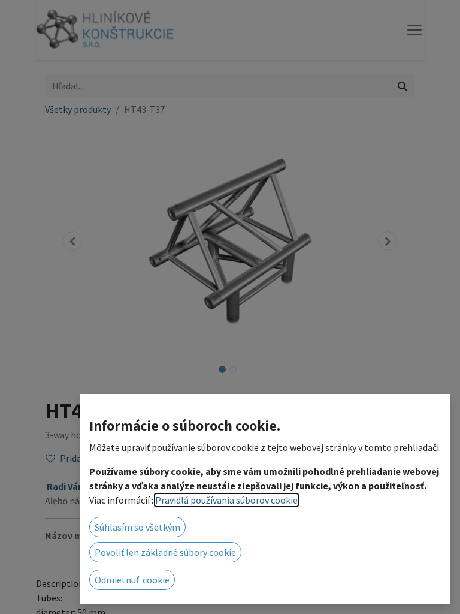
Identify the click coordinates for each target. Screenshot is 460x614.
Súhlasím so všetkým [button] (137, 527)
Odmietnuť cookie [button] (132, 580)
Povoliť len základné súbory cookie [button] (165, 552)
